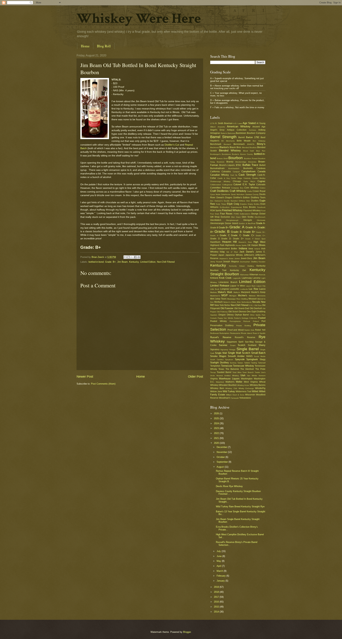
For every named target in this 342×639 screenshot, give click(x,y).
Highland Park (217, 245)
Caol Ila (233, 175)
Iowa (250, 249)
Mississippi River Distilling (237, 299)
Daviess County (252, 194)
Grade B (214, 228)
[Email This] (125, 257)
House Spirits (241, 245)
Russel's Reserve (220, 337)
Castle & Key (223, 178)
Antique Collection (237, 130)
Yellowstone (245, 398)
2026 (217, 413)
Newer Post (85, 376)
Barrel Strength (223, 137)
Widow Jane (216, 391)
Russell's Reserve (245, 337)
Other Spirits (255, 315)
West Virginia (251, 382)
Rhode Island (246, 333)
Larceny (256, 278)
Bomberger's (215, 154)
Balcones (231, 133)
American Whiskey (238, 126)
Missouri (252, 299)
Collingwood (227, 185)
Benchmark (215, 144)
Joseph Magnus (231, 262)
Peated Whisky (218, 321)
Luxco (262, 289)
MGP (224, 295)
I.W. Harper (252, 245)
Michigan (233, 296)
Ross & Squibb (259, 333)
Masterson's (215, 296)
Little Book (214, 289)
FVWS (236, 214)
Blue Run (260, 151)
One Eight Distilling (256, 312)
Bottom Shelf (222, 158)
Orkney (230, 315)
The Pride (260, 369)
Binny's (261, 143)
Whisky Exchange (246, 388)
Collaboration (215, 185)
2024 (217, 423)
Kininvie (262, 275)
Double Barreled (231, 201)
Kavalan (262, 262)
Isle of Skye (232, 252)
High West (259, 242)
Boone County (246, 154)
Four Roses (226, 213)
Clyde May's (249, 181)
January (221, 580)
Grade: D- (226, 239)
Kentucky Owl (238, 270)
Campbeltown (248, 171)
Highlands (230, 245)
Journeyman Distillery (249, 262)
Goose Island (231, 223)
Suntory (233, 363)
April (219, 566)
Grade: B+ (110, 262)
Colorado (260, 184)
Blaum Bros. (235, 147)
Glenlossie (261, 220)
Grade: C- (236, 235)
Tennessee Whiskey (243, 365)
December (222, 447)
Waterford (220, 382)
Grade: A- (251, 227)
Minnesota (261, 296)
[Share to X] (132, 257)
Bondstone (226, 154)
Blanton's (224, 147)
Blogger (187, 632)
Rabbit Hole (249, 330)
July (219, 551)
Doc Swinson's (216, 201)
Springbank (252, 359)
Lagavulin (237, 278)
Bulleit (262, 165)
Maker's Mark (225, 292)
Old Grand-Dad (241, 308)
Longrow (224, 289)
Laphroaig (247, 278)
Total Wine (237, 372)
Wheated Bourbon (228, 385)
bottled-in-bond (96, 262)
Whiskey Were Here (139, 18)
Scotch (241, 345)
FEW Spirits (215, 210)
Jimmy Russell (216, 262)
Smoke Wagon (218, 356)
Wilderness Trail (243, 391)
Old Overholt (256, 308)
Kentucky (134, 262)
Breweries (252, 162)
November (222, 452)
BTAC (238, 165)
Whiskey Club (231, 388)
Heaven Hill (229, 241)
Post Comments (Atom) (103, 383)
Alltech (213, 127)
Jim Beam (122, 262)
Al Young (260, 123)
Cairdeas (260, 168)
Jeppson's (223, 258)
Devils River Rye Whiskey (229, 486)
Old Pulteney (222, 312)
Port (263, 321)
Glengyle (247, 220)
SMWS (249, 356)
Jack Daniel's (246, 251)
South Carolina (217, 360)
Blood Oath (248, 151)
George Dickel (258, 214)
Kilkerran (254, 275)
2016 (217, 601)
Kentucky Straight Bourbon (237, 272)
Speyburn (229, 360)
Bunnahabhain (217, 168)
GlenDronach (260, 217)
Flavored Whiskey (252, 210)
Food (263, 211)
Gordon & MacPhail (247, 223)
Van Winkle (252, 376)
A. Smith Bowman (224, 123)
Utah (242, 375)
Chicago (237, 181)
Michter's (242, 295)
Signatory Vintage (227, 350)
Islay (222, 251)
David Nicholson (238, 194)
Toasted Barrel (224, 372)
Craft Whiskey (238, 190)
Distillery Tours (258, 197)
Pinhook (246, 321)
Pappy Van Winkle (225, 318)
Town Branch (248, 372)
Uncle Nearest (216, 376)
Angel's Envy (217, 130)
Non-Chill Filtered (166, 262)
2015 (217, 606)
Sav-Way (249, 342)
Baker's (224, 133)
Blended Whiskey (230, 150)
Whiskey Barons (257, 385)
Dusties (254, 201)
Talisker (247, 363)
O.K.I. (251, 305)
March (220, 571)
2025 (217, 418)
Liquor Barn (251, 286)
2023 (217, 428)
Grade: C (225, 235)
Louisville (234, 289)
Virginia (214, 379)
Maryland (245, 292)
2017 (217, 597)
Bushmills (248, 168)
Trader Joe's (260, 372)
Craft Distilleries (219, 190)
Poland (256, 321)
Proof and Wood (235, 330)
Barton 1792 (252, 137)
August (221, 467)
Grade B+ (224, 227)
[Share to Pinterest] (139, 257)
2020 (217, 443)
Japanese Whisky (234, 255)
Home (85, 46)
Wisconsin (250, 395)
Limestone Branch (228, 282)
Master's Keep (258, 292)
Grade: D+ (238, 239)
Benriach (227, 144)
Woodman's (224, 398)
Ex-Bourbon (225, 207)
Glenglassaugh (232, 220)
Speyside (240, 359)
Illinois (262, 245)
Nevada (256, 302)
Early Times (221, 204)
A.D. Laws (237, 123)
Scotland (252, 345)
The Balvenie (232, 369)
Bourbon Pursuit (251, 158)
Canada (261, 171)
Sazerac (223, 345)
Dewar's (220, 197)
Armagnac (215, 133)
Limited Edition (148, 262)
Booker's (235, 154)
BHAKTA (250, 144)
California (215, 171)
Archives (252, 130)
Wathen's (230, 382)
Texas (221, 369)
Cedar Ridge (236, 178)
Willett (255, 391)
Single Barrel (248, 349)
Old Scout (233, 312)
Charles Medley (259, 178)
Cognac (261, 181)
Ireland (257, 249)
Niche (227, 305)
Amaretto (221, 127)
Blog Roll (104, 46)
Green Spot (260, 239)
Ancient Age (258, 127)
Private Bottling (243, 326)
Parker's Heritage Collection (245, 318)
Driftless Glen (244, 201)
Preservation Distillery (222, 325)
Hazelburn (215, 242)
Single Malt (221, 353)
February (221, 575)
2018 (217, 592)
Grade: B (222, 231)
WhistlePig (260, 388)
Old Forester (227, 308)
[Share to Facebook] (135, 257)
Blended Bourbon (249, 147)
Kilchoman (244, 275)
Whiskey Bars (217, 388)
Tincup (213, 372)
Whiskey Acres (243, 385)
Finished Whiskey (232, 210)
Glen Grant (236, 217)
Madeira (213, 292)
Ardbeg (261, 130)
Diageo (228, 197)
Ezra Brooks (249, 207)
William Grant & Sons (235, 395)
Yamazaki (235, 398)
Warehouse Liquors (229, 378)
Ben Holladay (259, 141)
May (219, 561)
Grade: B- (236, 231)
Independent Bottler (227, 249)
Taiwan (240, 363)
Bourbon (235, 158)
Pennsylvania (235, 321)
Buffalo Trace (250, 164)
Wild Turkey (229, 391)
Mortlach (218, 302)
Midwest (252, 296)
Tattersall (261, 363)
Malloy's (237, 292)
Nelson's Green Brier (232, 302)
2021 (217, 438)
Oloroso (242, 312)
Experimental (236, 207)
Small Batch (258, 352)
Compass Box (237, 188)
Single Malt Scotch (239, 352)
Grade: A (236, 227)
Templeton (215, 366)
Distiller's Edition (241, 197)
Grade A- (260, 223)
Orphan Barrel (242, 315)
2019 (217, 587)
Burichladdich (233, 168)
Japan (221, 255)
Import (213, 249)
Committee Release (220, 188)
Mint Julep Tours (218, 299)
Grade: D (215, 239)
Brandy (229, 162)
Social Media (259, 356)
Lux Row (253, 289)
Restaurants (235, 333)
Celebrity (247, 178)
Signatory (214, 349)
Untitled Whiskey (231, 376)
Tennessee (226, 365)
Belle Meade (244, 141)
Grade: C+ (248, 235)
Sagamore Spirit (235, 342)
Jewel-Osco (246, 258)
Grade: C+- (261, 235)
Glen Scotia (247, 217)
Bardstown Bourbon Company (250, 133)
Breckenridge (240, 162)
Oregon (222, 315)
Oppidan (213, 315)
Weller (239, 381)
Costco (262, 188)
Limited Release (219, 285)
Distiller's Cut (172, 144)
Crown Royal (259, 191)
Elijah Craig (233, 204)
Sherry (262, 345)
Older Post (195, 376)
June (219, 556)
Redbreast (214, 333)
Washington (247, 379)
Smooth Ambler (236, 356)
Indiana (243, 248)
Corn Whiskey (251, 188)
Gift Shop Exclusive (220, 217)
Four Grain (214, 214)
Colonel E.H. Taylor (244, 184)
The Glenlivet (247, 369)
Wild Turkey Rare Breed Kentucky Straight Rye (240, 506)
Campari (236, 172)
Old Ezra (257, 305)
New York (219, 305)
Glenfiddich (215, 220)
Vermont (262, 376)
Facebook (261, 207)
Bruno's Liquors (227, 165)
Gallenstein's (245, 214)
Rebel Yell (260, 330)
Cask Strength (247, 174)
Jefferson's (249, 255)
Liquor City (261, 286)
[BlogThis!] (128, 257)
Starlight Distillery (219, 362)
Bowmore (220, 162)
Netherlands (247, 302)
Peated (261, 318)
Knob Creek (225, 278)
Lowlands (244, 289)
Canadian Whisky (219, 174)
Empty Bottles (254, 204)
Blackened (214, 147)
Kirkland (214, 278)
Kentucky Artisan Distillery (241, 266)
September (223, 462)
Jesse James (234, 258)
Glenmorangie (217, 223)
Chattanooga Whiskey (220, 181)
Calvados (226, 171)
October (221, 457)
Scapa (232, 345)
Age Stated (249, 123)
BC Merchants (228, 141)
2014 (217, 611)
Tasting (254, 363)
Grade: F (249, 239)
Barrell (241, 137)
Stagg (262, 359)
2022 (217, 433)
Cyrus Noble (215, 194)
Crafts (249, 191)
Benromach (239, 144)
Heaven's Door (245, 242)
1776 (212, 123)
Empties (243, 204)
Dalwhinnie (225, 194)
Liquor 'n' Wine (237, 286)
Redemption (224, 333)
